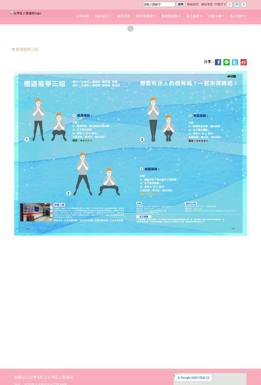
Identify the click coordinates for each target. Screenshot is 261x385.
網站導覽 (207, 4)
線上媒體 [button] (193, 16)
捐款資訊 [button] (102, 16)
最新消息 (123, 16)
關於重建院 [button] (144, 16)
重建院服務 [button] (169, 16)
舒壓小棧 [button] (215, 16)
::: (141, 4)
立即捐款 (82, 16)
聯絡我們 (192, 4)
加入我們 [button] (237, 16)
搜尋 (181, 4)
